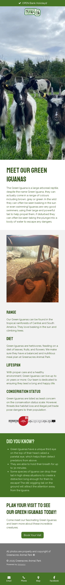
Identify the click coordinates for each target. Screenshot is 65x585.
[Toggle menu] (61, 12)
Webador (22, 564)
